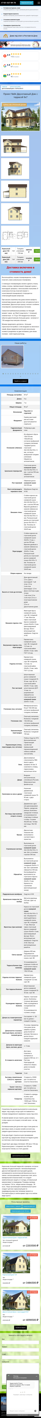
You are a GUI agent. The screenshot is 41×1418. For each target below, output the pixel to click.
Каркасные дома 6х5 (29, 1206)
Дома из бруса (20, 1327)
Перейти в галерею (20, 381)
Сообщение (5, 1362)
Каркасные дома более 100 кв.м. (20, 1211)
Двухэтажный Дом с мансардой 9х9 (15, 1312)
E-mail (4, 1354)
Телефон (4, 1347)
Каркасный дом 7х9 (10, 1275)
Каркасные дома (15, 86)
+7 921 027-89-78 (8, 3)
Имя (3, 1339)
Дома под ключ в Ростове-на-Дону (23, 36)
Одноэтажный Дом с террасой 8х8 (15, 1237)
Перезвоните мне (26, 3)
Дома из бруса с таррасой (13, 1206)
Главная (4, 86)
